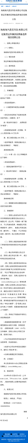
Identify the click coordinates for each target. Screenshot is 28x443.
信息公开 (8, 6)
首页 (2, 6)
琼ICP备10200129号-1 (14, 441)
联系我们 (22, 434)
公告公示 (14, 6)
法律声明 (14, 434)
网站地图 (7, 434)
